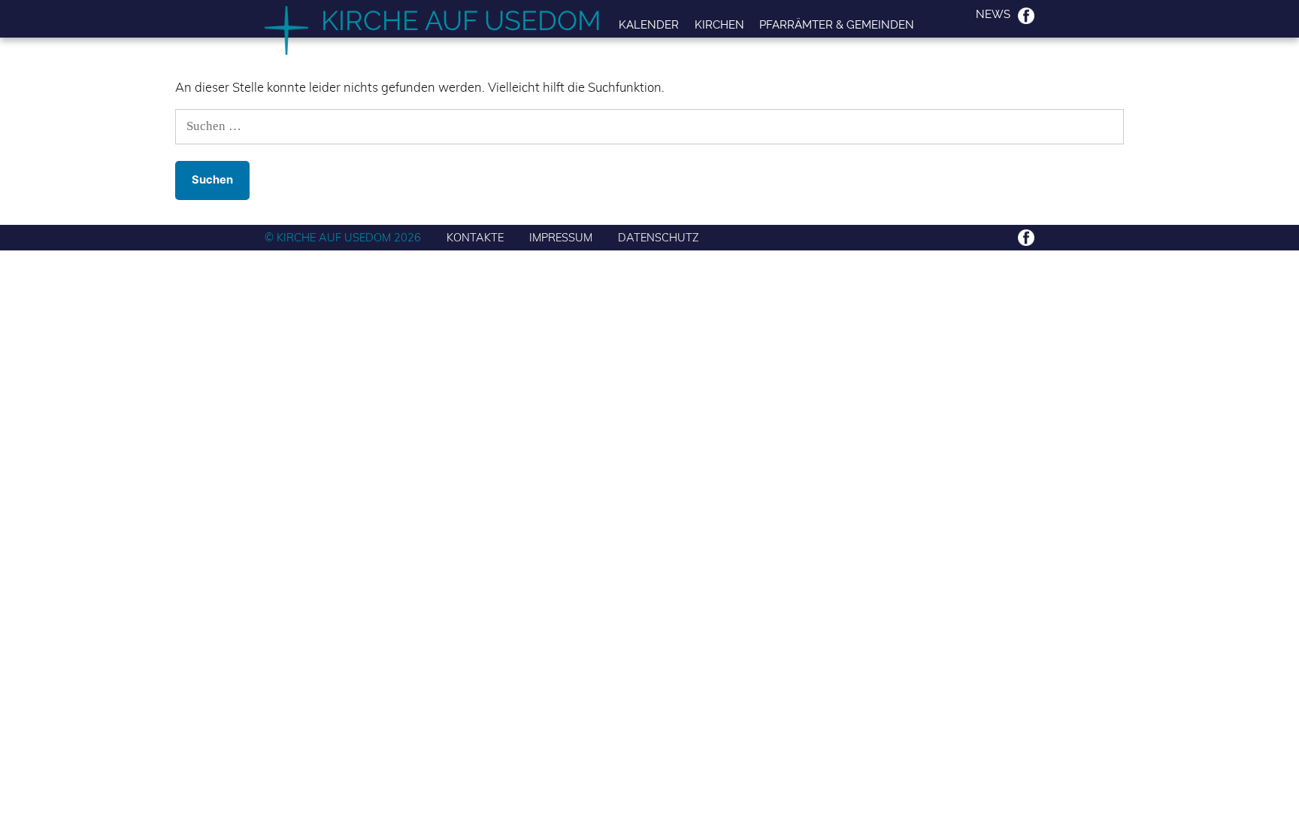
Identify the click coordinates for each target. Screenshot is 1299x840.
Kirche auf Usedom (461, 20)
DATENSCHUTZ (658, 237)
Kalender (649, 24)
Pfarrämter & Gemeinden (836, 24)
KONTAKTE (475, 237)
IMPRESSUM (560, 237)
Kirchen (719, 24)
